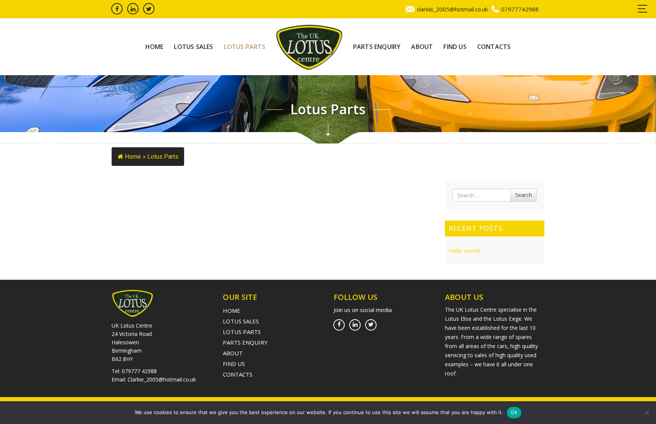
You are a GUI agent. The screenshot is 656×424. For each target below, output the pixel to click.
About (422, 47)
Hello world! (464, 250)
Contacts (494, 47)
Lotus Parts (244, 47)
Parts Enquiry (377, 47)
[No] (646, 412)
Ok (514, 412)
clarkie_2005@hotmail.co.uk (452, 9)
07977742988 (520, 9)
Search (523, 195)
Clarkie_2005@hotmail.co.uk (162, 379)
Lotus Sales (193, 47)
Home (154, 47)
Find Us (454, 47)
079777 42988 (139, 371)
